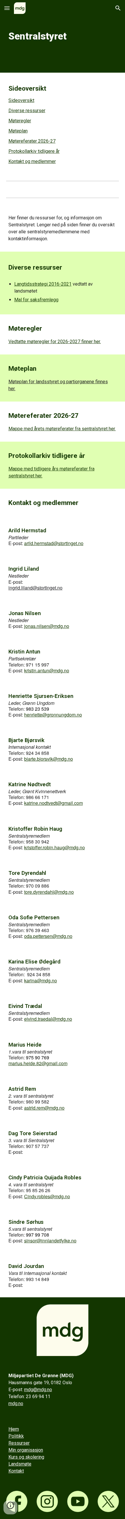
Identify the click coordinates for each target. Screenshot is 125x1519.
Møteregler (19, 120)
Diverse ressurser (26, 110)
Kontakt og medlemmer (32, 161)
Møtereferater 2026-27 (32, 141)
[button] (7, 8)
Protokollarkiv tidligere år (34, 151)
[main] (62, 36)
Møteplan (18, 131)
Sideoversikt (21, 100)
